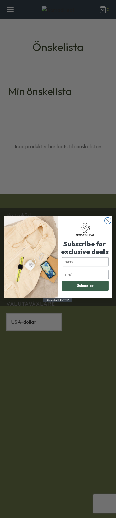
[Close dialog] (108, 220)
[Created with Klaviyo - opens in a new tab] (58, 300)
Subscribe (85, 285)
